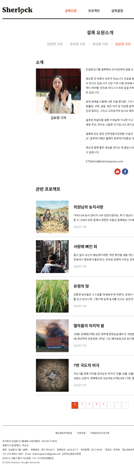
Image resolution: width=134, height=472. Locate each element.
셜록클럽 (117, 11)
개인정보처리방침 (63, 433)
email (117, 171)
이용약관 (81, 433)
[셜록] (17, 11)
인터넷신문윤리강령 (71, 453)
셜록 (26, 433)
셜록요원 (71, 11)
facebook (125, 171)
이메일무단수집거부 (99, 433)
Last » (125, 405)
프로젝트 (94, 11)
